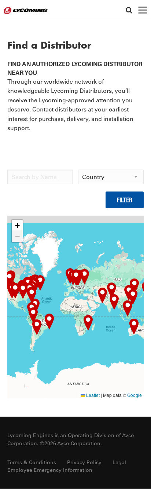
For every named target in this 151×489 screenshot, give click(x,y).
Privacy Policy (84, 462)
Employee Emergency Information (49, 470)
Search (128, 10)
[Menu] (142, 10)
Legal (119, 462)
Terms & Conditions (31, 462)
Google (134, 395)
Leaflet (92, 395)
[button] (102, 295)
